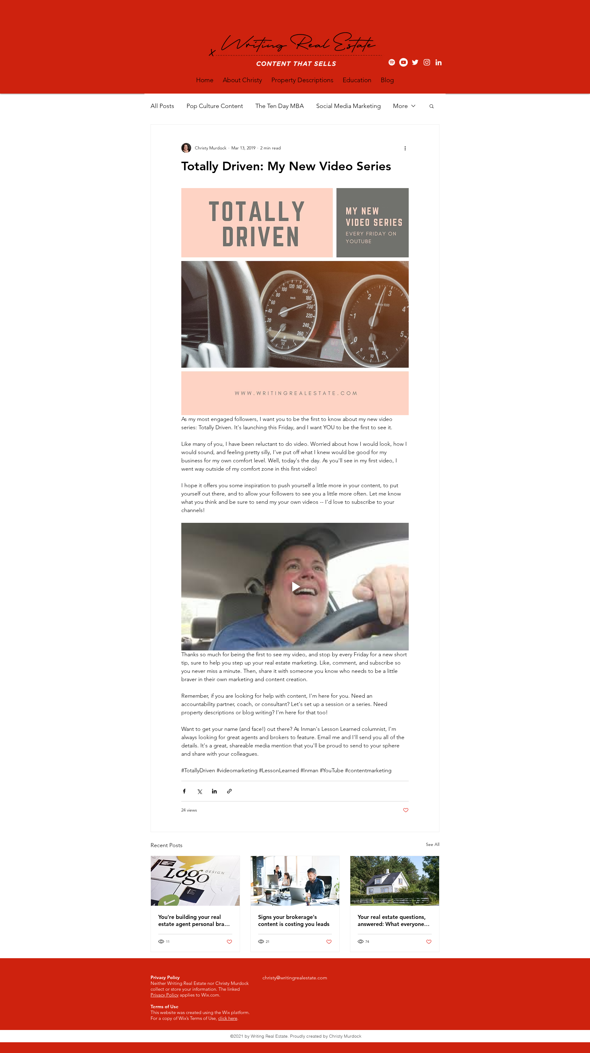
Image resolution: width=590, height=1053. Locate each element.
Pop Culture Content (215, 106)
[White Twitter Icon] (415, 62)
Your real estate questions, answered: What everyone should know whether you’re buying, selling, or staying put (394, 920)
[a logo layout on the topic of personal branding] (195, 881)
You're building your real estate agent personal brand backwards (194, 920)
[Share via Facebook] (184, 791)
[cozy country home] (394, 881)
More (400, 106)
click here (227, 1018)
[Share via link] (229, 791)
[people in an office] (295, 881)
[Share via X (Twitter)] (199, 791)
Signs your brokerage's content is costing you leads (293, 920)
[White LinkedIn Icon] (438, 62)
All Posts (162, 106)
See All (432, 844)
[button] (432, 105)
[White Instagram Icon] (427, 62)
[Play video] (295, 586)
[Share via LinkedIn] (214, 791)
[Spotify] (391, 62)
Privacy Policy (165, 995)
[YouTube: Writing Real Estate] (403, 62)
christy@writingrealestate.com (294, 978)
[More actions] (405, 148)
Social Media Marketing (348, 106)
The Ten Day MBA (279, 106)
